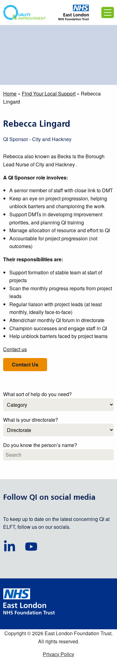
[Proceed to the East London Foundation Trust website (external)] (73, 12)
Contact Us (25, 364)
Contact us (15, 349)
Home (10, 93)
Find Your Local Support (49, 93)
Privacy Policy (58, 654)
